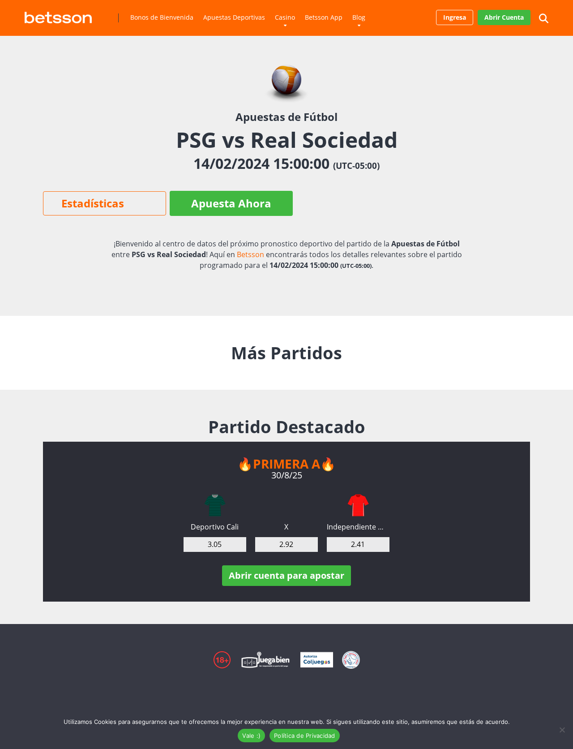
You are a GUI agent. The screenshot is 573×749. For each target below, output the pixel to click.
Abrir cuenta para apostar (286, 575)
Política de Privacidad (304, 735)
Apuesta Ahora (231, 203)
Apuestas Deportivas (234, 17)
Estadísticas (92, 203)
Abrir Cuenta (504, 17)
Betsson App (323, 17)
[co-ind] (358, 505)
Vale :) (251, 735)
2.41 (358, 544)
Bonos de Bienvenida (161, 17)
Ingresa (454, 17)
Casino (285, 17)
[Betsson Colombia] (58, 14)
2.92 (286, 544)
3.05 (215, 544)
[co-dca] (215, 505)
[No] (561, 729)
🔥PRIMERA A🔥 (286, 463)
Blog (358, 17)
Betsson (250, 254)
